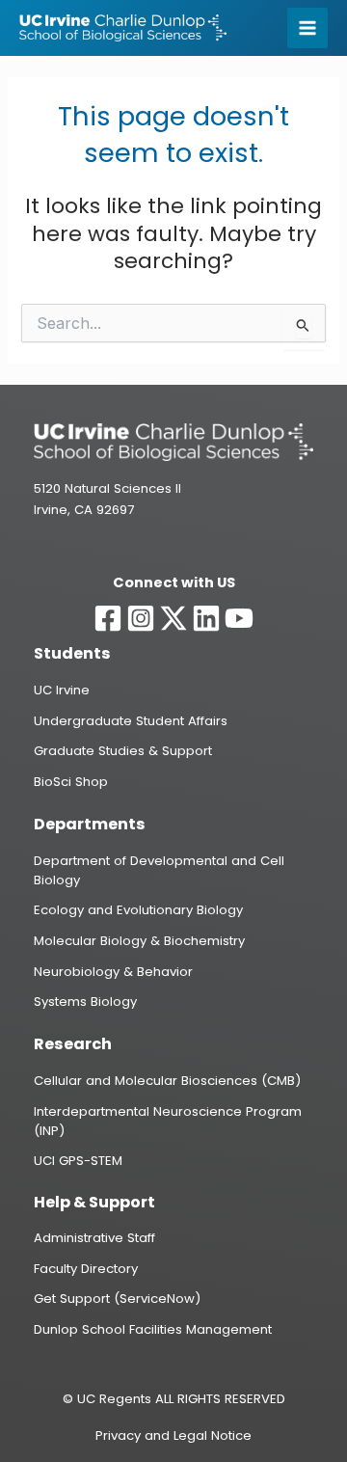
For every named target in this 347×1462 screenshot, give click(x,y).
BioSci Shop (71, 781)
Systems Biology (85, 1001)
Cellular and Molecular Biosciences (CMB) (167, 1080)
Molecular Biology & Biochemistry (139, 941)
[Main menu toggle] (307, 28)
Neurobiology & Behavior (113, 971)
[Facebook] (107, 618)
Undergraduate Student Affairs (130, 721)
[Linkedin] (206, 618)
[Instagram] (140, 618)
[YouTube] (239, 618)
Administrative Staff (94, 1238)
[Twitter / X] (173, 618)
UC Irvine (62, 690)
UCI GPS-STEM (78, 1160)
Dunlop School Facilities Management (153, 1329)
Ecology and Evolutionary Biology (138, 910)
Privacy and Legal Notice (173, 1435)
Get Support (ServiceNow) (117, 1298)
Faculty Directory (86, 1268)
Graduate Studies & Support (123, 751)
